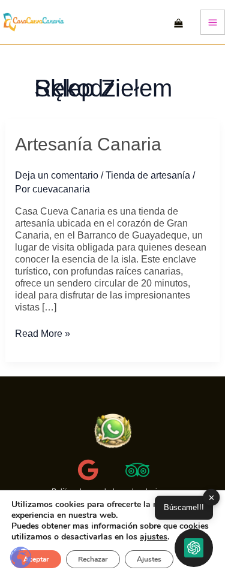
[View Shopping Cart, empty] (178, 22)
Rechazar (93, 559)
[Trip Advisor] (137, 469)
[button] (194, 548)
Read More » (42, 334)
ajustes (153, 537)
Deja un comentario (56, 175)
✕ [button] (211, 497)
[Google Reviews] (88, 469)
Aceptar (36, 559)
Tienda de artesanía (148, 175)
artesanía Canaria (88, 144)
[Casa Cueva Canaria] (113, 431)
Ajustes (149, 559)
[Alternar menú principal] (212, 22)
